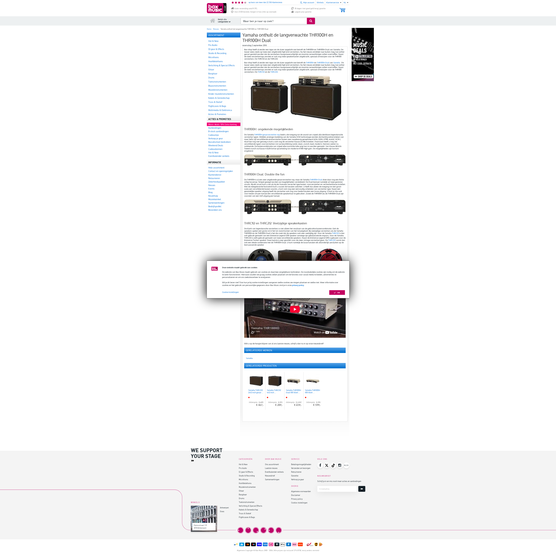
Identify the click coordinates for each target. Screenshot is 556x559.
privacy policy (298, 285)
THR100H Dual (323, 62)
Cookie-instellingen (299, 502)
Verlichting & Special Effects (250, 506)
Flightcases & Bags (247, 517)
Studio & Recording (247, 475)
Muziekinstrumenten (247, 487)
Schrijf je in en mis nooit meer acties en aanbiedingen (339, 481)
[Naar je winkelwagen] (342, 8)
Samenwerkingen (272, 479)
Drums (241, 498)
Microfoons (243, 479)
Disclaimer (295, 495)
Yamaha (336, 62)
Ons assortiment (272, 464)
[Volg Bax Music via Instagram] (340, 465)
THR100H (310, 62)
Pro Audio (243, 468)
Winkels (320, 2)
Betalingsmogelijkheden (301, 464)
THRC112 (261, 72)
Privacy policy (297, 499)
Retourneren (296, 472)
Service (295, 459)
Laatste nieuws (271, 468)
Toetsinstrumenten (246, 502)
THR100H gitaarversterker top (267, 134)
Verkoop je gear (297, 479)
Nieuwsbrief (270, 475)
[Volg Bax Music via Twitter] (327, 465)
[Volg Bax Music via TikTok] (333, 465)
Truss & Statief (245, 513)
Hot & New (243, 464)
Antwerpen (224, 507)
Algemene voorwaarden (301, 491)
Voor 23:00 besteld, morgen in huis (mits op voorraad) (255, 12)
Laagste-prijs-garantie (303, 12)
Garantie (294, 475)
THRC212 (274, 72)
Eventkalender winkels (274, 472)
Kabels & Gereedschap (248, 509)
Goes (222, 511)
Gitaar (241, 490)
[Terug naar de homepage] (212, 20)
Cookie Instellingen (230, 292)
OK (338, 292)
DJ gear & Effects (246, 472)
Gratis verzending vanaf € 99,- (246, 8)
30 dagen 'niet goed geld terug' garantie (310, 8)
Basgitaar (243, 494)
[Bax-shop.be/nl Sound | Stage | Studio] (216, 8)
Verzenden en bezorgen (300, 468)
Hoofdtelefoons (245, 483)
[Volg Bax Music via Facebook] (320, 465)
